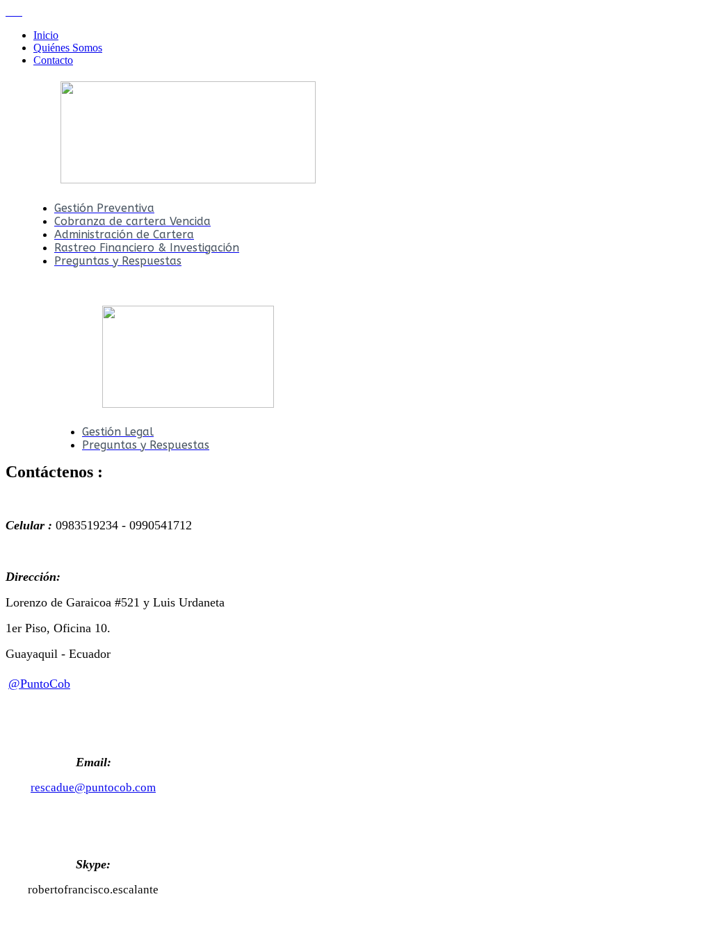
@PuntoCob (39, 684)
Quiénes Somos (67, 47)
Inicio (45, 35)
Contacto (53, 60)
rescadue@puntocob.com (93, 787)
